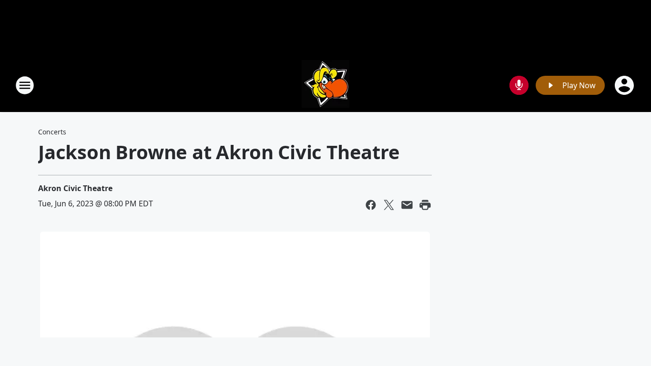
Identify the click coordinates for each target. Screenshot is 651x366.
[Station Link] (325, 85)
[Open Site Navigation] (24, 85)
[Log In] (625, 85)
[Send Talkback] (519, 85)
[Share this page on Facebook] (370, 205)
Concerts (52, 131)
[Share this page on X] (389, 205)
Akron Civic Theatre (75, 188)
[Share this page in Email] (407, 205)
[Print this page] (425, 205)
